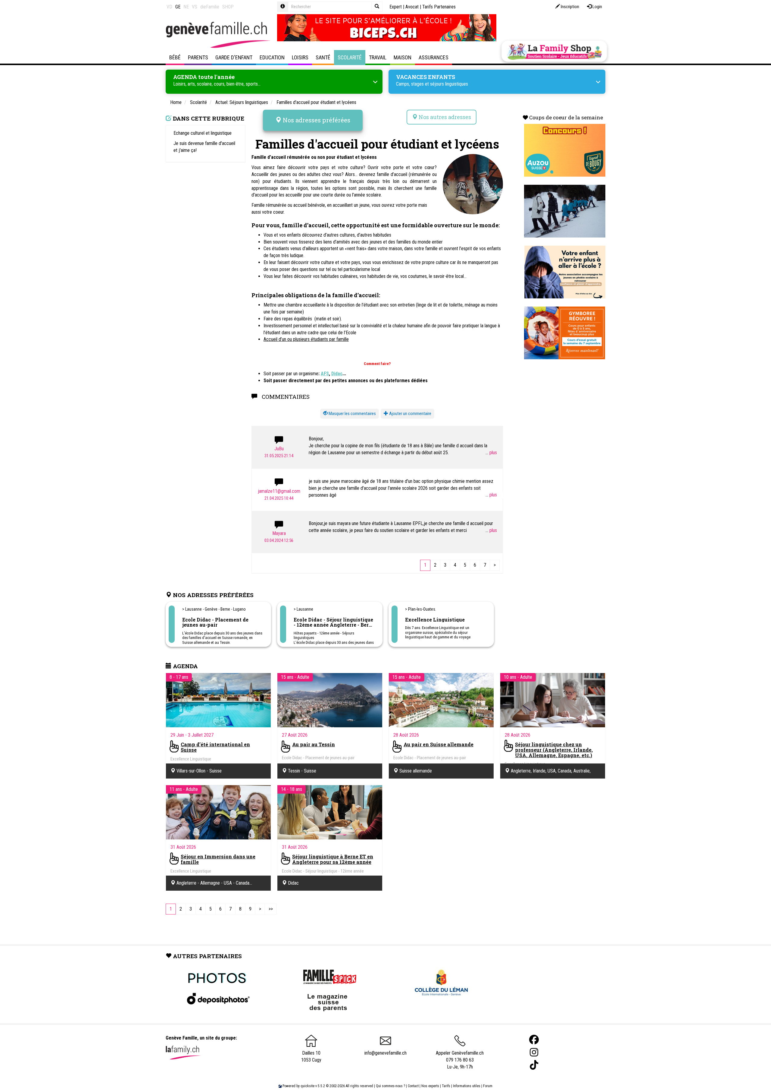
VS (194, 7)
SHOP (228, 7)
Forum (487, 1086)
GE (177, 7)
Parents (198, 57)
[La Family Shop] (554, 51)
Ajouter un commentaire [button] (409, 413)
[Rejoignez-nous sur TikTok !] (534, 1065)
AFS (325, 373)
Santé (323, 57)
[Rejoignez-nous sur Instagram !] (534, 1052)
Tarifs (446, 1086)
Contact (413, 1086)
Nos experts (430, 1086)
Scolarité (350, 57)
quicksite (307, 1086)
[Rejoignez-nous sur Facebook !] (534, 1040)
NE (186, 7)
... (487, 452)
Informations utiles (466, 1086)
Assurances (433, 57)
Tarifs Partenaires (439, 7)
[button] (349, 413)
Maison (402, 57)
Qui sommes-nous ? (390, 1086)
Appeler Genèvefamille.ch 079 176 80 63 (460, 1056)
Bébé (175, 57)
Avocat (412, 7)
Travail (377, 57)
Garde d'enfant (233, 57)
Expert (395, 7)
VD (169, 7)
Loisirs (300, 57)
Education (272, 57)
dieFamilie (209, 7)
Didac (336, 373)
